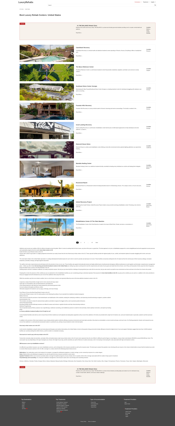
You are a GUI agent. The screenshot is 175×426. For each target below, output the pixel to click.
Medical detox (26, 354)
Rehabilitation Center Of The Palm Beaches (90, 221)
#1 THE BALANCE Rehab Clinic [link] (87, 25)
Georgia (148, 89)
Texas (127, 361)
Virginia (148, 70)
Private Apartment (94, 403)
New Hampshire (78, 361)
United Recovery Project (84, 202)
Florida (36, 361)
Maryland (52, 361)
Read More (78, 55)
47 (92, 242)
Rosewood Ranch (81, 182)
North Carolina (97, 361)
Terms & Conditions (92, 421)
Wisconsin (145, 361)
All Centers (22, 9)
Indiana (48, 361)
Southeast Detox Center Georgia (86, 86)
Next (97, 242)
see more (24, 408)
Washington (139, 361)
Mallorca (23, 402)
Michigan (65, 361)
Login (125, 402)
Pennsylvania (111, 361)
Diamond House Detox (83, 144)
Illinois (44, 361)
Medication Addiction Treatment (62, 405)
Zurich (23, 405)
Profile (126, 414)
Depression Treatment (60, 408)
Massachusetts (59, 361)
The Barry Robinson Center (85, 67)
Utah (131, 361)
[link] (47, 31)
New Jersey (85, 361)
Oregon (106, 361)
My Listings (127, 413)
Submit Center (127, 403)
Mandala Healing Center (84, 163)
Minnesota (70, 361)
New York (91, 361)
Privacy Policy (83, 421)
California (148, 147)
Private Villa (93, 402)
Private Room (93, 405)
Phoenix (148, 51)
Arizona (148, 109)
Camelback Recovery (83, 47)
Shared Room (93, 407)
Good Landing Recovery (84, 125)
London (23, 403)
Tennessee (123, 361)
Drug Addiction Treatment (61, 403)
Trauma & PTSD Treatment (61, 407)
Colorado (31, 361)
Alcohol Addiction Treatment (62, 402)
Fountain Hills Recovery (84, 105)
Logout (126, 416)
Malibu (23, 407)
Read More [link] (78, 32)
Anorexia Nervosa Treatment (62, 410)
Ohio (102, 361)
